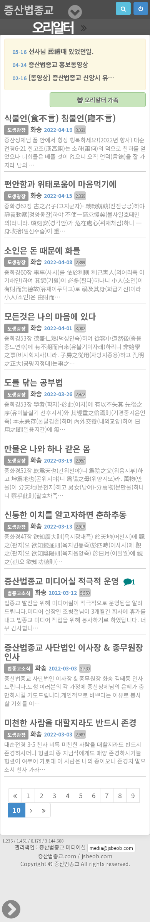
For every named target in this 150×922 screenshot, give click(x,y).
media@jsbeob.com (111, 847)
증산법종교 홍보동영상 (50, 64)
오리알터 (52, 27)
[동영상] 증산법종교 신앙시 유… (63, 77)
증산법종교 (29, 9)
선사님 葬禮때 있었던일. (52, 51)
